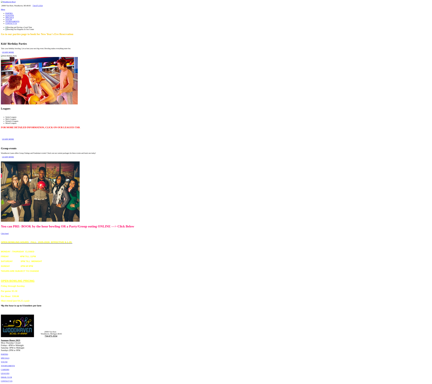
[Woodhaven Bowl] (8, 2)
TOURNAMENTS (12, 21)
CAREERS (5, 370)
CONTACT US (11, 23)
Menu (3, 9)
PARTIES (9, 13)
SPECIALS (9, 17)
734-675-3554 (38, 6)
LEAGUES (9, 15)
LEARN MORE (8, 52)
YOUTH (8, 19)
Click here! (5, 234)
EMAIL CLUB (6, 377)
